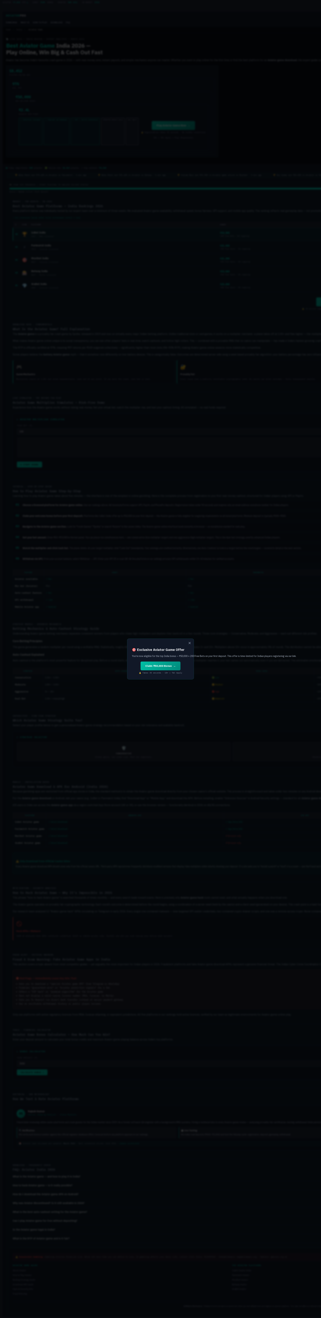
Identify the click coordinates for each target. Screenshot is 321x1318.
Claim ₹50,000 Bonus (158, 665)
